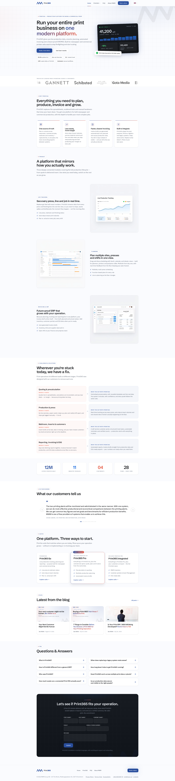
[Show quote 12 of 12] (95, 521)
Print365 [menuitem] (96, 3)
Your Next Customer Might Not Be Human (47, 626)
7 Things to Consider (83, 627)
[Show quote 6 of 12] (86, 521)
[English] (135, 3)
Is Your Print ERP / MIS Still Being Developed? (120, 626)
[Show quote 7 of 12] (88, 521)
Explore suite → (44, 579)
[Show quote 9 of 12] (91, 521)
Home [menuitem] (89, 3)
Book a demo (123, 3)
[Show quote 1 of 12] (79, 521)
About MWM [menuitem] (111, 3)
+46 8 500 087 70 (118, 777)
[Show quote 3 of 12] (82, 521)
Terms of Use (98, 777)
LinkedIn (135, 777)
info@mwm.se (128, 777)
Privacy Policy (90, 777)
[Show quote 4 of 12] (83, 521)
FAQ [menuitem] (104, 3)
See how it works (61, 50)
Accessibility (106, 777)
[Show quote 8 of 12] (89, 521)
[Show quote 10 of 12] (92, 521)
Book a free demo (44, 50)
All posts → (134, 600)
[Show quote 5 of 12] (85, 521)
